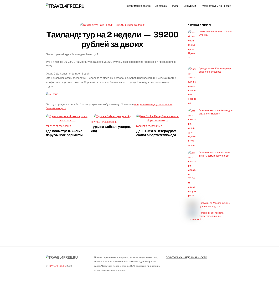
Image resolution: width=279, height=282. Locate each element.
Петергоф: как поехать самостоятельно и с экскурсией (206, 216)
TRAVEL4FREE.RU (57, 266)
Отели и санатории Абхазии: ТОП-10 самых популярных (214, 154)
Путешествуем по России (216, 5)
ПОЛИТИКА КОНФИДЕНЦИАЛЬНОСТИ (186, 257)
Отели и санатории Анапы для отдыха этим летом (215, 112)
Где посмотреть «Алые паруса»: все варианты (64, 133)
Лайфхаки (161, 5)
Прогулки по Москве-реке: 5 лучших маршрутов (214, 205)
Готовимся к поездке (138, 5)
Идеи (175, 5)
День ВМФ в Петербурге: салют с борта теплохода (156, 133)
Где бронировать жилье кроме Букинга (215, 33)
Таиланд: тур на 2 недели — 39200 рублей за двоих (112, 39)
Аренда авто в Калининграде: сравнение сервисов (215, 70)
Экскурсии (189, 5)
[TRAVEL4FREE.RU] (65, 6)
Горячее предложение (59, 126)
